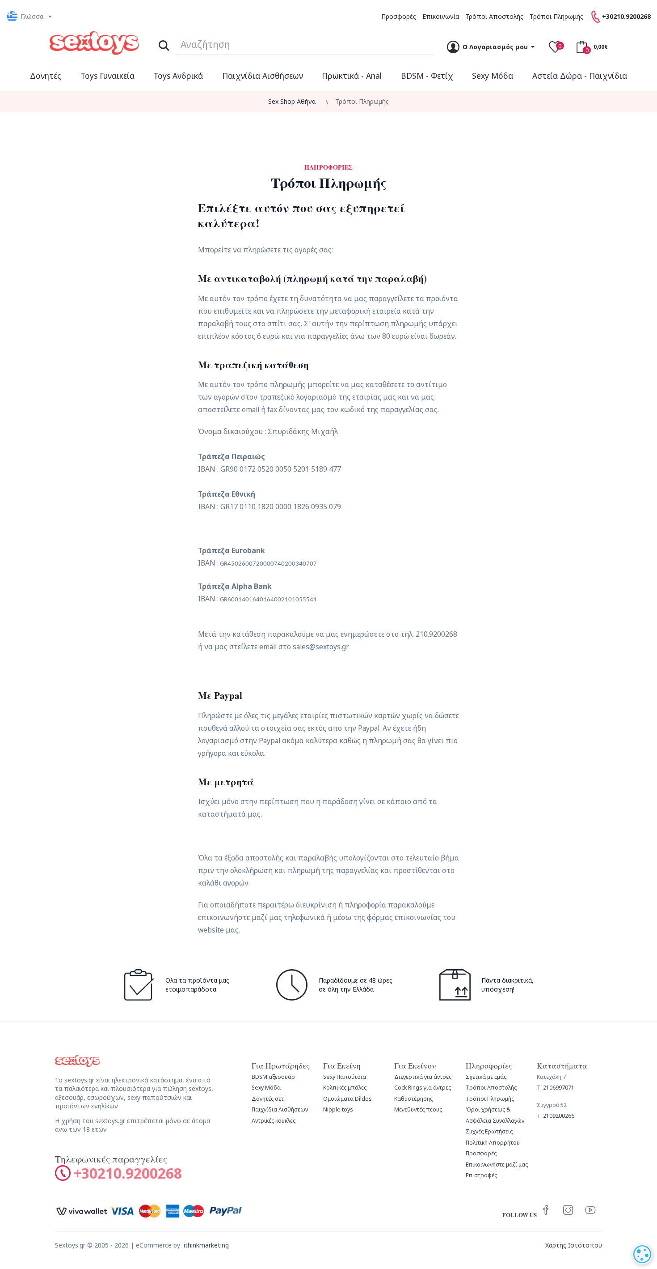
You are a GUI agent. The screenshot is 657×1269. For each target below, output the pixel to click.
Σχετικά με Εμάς (486, 1077)
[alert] (642, 1254)
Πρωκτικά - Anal (352, 75)
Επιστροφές (481, 1175)
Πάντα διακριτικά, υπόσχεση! (507, 984)
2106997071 (558, 1087)
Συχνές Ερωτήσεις (489, 1131)
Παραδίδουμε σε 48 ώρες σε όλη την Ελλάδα (355, 984)
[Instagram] (568, 1211)
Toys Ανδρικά (178, 75)
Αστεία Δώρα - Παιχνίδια (579, 75)
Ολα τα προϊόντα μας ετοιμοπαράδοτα (197, 984)
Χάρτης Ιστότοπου (573, 1245)
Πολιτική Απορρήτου (493, 1142)
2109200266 (558, 1116)
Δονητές (45, 75)
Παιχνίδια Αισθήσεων (262, 75)
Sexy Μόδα (492, 75)
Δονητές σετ (268, 1099)
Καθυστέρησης (413, 1099)
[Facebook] (546, 1211)
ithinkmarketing (206, 1245)
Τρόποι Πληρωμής (556, 16)
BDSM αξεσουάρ (273, 1077)
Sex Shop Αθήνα (292, 101)
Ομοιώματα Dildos (347, 1099)
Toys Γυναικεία (107, 75)
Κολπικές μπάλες (344, 1087)
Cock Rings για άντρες (422, 1087)
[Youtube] (590, 1211)
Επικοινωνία (440, 16)
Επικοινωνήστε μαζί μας (497, 1164)
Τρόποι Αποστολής (494, 16)
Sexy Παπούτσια (344, 1077)
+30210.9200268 (128, 1173)
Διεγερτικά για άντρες (422, 1077)
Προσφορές (398, 16)
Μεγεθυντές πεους (418, 1109)
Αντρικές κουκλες (273, 1120)
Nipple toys (338, 1109)
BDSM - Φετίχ (427, 75)
